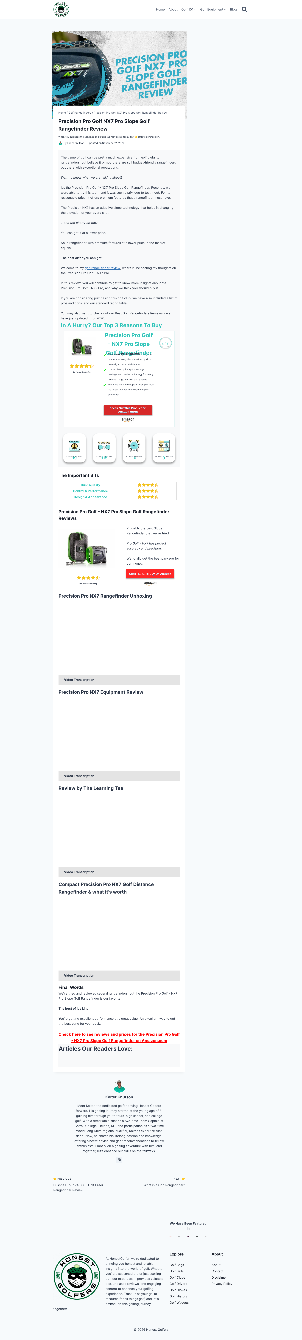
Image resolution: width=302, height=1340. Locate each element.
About (173, 9)
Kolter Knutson (119, 1097)
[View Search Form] (244, 9)
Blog (233, 9)
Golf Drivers (178, 1284)
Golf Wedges (179, 1302)
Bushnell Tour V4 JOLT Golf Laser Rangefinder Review (78, 1184)
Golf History (178, 1296)
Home (160, 9)
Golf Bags (177, 1265)
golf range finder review (102, 268)
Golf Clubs (177, 1277)
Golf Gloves (178, 1290)
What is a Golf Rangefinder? (164, 1182)
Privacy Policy (222, 1284)
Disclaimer (219, 1277)
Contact (217, 1271)
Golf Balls (177, 1271)
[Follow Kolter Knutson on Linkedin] (119, 1160)
